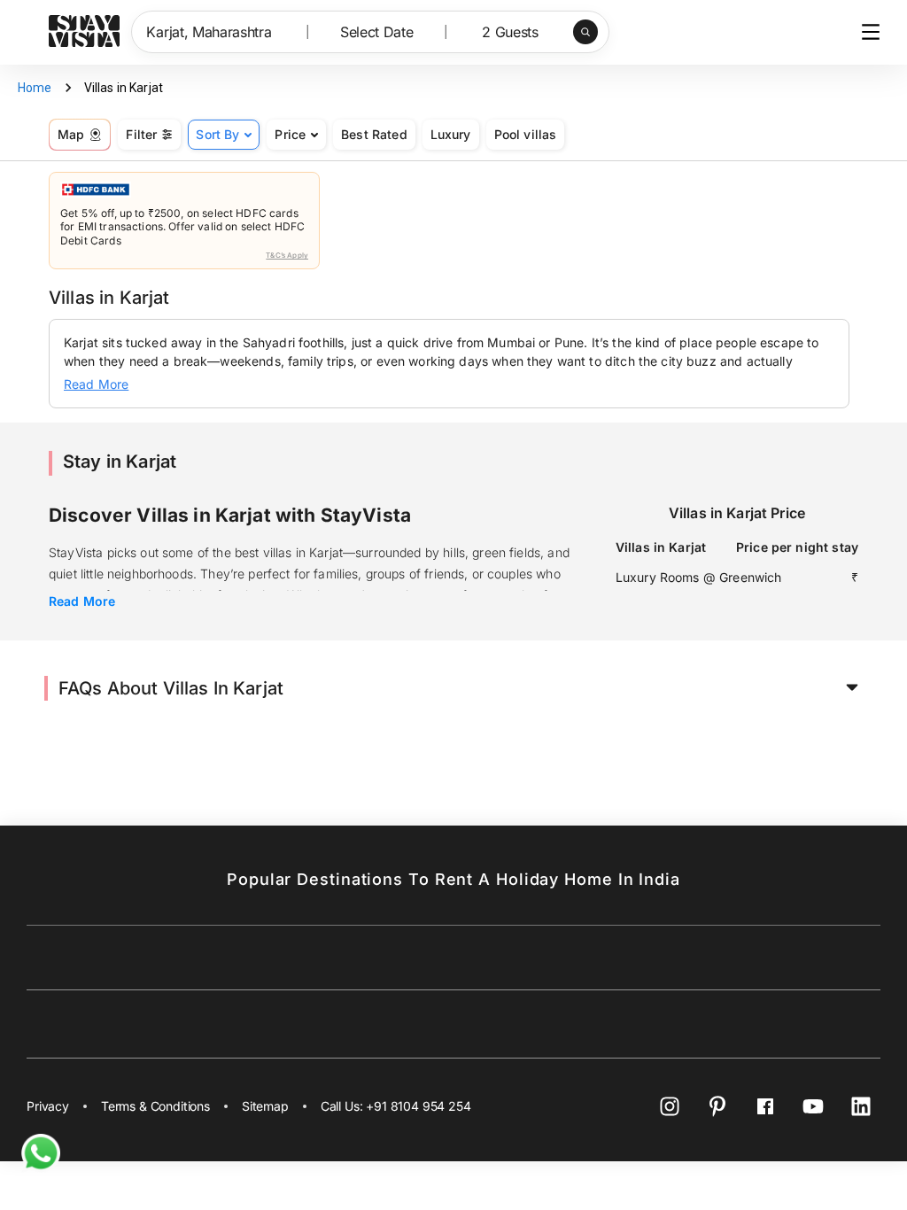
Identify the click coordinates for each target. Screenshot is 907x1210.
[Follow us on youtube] (813, 1106)
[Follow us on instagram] (669, 1106)
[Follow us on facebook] (765, 1106)
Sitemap (265, 1105)
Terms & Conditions (155, 1105)
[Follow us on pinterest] (717, 1106)
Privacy (48, 1105)
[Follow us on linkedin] (860, 1106)
